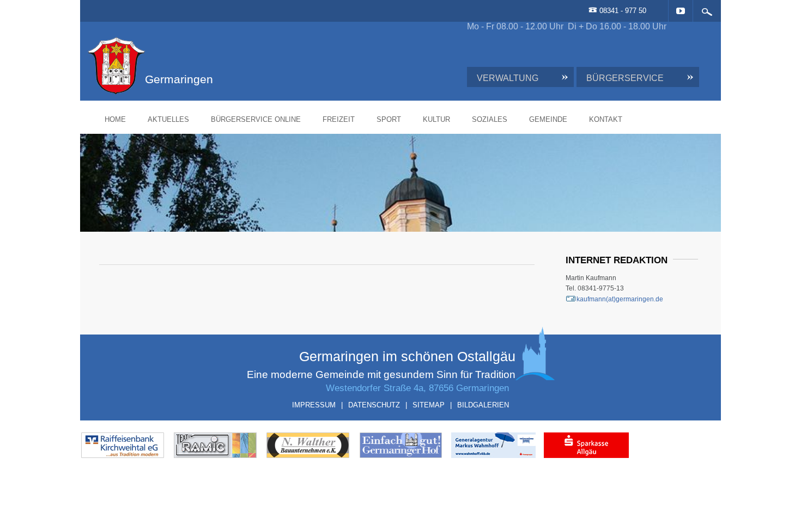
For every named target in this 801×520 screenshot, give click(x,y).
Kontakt (664, 119)
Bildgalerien (483, 405)
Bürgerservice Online (315, 119)
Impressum (314, 405)
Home (174, 119)
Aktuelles (227, 119)
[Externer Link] (173, 449)
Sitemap (428, 405)
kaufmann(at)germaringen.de (590, 299)
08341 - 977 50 (562, 11)
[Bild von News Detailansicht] (476, 449)
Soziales (548, 119)
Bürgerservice (569, 78)
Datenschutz (374, 405)
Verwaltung (451, 78)
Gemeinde (607, 119)
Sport (447, 119)
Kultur (495, 119)
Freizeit (397, 119)
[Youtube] (621, 11)
